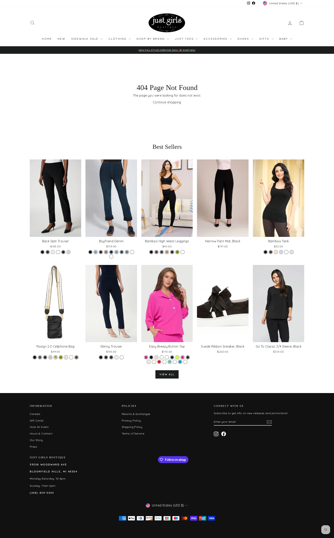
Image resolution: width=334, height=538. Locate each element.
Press (33, 446)
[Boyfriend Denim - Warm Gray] (127, 252)
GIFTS (265, 38)
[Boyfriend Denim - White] (132, 252)
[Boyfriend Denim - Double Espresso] (101, 252)
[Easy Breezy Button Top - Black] (151, 357)
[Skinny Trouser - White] (122, 357)
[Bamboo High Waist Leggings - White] (182, 252)
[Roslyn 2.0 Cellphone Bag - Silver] (50, 357)
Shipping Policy (132, 427)
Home (47, 38)
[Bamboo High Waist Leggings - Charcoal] (162, 252)
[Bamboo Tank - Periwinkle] (281, 252)
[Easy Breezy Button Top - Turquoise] (180, 362)
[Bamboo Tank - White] (286, 252)
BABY (284, 38)
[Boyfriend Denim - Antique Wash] (111, 256)
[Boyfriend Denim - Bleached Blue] (95, 252)
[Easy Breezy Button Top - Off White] (149, 362)
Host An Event (39, 427)
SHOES (244, 38)
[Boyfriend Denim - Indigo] (111, 252)
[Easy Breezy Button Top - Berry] (146, 357)
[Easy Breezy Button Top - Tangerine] (175, 362)
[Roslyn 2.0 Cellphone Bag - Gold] (55, 357)
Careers (35, 414)
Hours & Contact (41, 433)
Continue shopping (167, 102)
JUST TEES (185, 38)
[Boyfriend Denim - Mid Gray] (116, 252)
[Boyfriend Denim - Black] (90, 252)
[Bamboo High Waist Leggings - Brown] (156, 252)
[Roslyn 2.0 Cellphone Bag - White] (71, 357)
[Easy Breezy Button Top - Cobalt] (162, 357)
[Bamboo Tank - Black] (265, 252)
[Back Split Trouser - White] (58, 252)
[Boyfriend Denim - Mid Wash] (122, 252)
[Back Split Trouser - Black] (42, 252)
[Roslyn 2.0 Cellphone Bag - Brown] (76, 357)
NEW (61, 38)
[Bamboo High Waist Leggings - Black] (151, 252)
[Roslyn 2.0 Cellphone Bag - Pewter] (40, 357)
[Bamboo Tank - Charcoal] (271, 252)
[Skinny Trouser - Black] (101, 357)
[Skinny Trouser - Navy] (111, 357)
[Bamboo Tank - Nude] (276, 252)
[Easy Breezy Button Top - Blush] (156, 357)
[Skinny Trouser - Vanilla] (116, 357)
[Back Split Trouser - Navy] (47, 252)
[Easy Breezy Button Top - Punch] (154, 362)
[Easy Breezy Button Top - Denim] (172, 357)
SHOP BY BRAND (151, 38)
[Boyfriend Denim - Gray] (106, 252)
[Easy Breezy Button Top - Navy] (188, 357)
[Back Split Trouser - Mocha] (63, 252)
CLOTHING (118, 38)
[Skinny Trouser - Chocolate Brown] (106, 357)
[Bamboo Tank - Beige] (291, 252)
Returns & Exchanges (136, 414)
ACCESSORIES (216, 38)
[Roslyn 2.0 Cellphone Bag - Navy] (45, 357)
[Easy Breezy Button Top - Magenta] (182, 357)
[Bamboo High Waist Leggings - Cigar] (167, 252)
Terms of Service (133, 433)
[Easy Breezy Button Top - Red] (159, 362)
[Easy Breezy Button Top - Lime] (177, 357)
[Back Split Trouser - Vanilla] (53, 252)
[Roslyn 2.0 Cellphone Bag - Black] (35, 357)
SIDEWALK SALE (85, 38)
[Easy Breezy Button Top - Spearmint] (169, 362)
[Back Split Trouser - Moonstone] (68, 252)
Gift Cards (36, 420)
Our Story (36, 440)
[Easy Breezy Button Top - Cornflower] (167, 357)
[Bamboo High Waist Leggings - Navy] (172, 252)
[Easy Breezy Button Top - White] (185, 362)
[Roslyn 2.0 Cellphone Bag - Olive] (61, 357)
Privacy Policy (131, 420)
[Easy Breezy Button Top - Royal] (164, 362)
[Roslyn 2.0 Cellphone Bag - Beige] (66, 357)
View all (167, 374)
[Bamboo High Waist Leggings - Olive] (177, 252)
